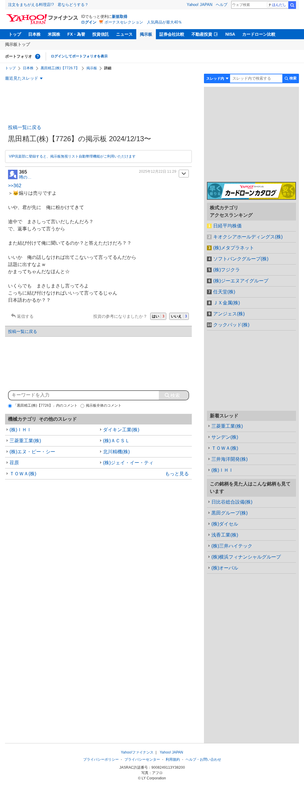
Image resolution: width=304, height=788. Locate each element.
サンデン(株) (224, 437)
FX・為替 (76, 34)
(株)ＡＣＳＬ (116, 440)
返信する (25, 316)
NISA (230, 34)
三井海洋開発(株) (229, 459)
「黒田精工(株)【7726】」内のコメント (45, 405)
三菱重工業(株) (25, 440)
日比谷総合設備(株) (231, 501)
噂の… (25, 177)
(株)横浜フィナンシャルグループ (246, 556)
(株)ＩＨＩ (20, 429)
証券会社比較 (171, 34)
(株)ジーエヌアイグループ (240, 280)
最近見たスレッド (21, 78)
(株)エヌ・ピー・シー (32, 451)
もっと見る (177, 473)
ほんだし (279, 5)
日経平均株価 (227, 225)
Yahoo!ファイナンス (137, 752)
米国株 (54, 34)
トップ (15, 34)
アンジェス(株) (229, 313)
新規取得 (119, 16)
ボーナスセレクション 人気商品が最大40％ (143, 22)
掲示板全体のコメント (103, 405)
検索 (292, 5)
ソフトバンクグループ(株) (240, 258)
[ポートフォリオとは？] (37, 56)
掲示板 (146, 34)
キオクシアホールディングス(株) (248, 236)
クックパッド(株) (231, 324)
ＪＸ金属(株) (226, 302)
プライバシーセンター (142, 759)
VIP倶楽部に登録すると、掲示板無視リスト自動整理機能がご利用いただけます (72, 156)
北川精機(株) (116, 451)
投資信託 (100, 34)
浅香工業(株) (224, 534)
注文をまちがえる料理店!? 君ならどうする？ (48, 4)
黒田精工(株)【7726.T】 (60, 68)
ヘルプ (221, 4)
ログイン (88, 22)
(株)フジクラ (226, 269)
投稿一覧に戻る (24, 127)
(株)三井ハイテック (231, 545)
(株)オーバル (224, 567)
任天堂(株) (224, 291)
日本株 (34, 34)
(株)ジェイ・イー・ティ (128, 462)
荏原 (14, 462)
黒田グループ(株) (229, 512)
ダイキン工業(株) (121, 429)
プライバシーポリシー (101, 759)
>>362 (14, 185)
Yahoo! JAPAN (199, 4)
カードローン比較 (259, 34)
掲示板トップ (17, 44)
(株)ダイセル (224, 523)
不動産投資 (201, 34)
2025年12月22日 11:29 (157, 171)
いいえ (179, 316)
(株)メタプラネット (233, 247)
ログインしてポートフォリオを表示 (79, 56)
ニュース (124, 34)
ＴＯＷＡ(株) (23, 473)
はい (158, 316)
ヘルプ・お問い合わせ (203, 759)
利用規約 (173, 759)
